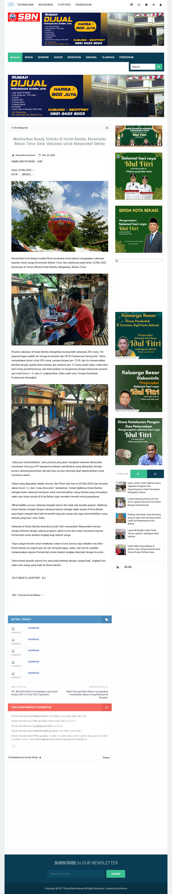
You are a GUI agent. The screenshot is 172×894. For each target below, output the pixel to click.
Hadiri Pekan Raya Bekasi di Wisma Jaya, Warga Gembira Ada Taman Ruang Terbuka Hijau (144, 549)
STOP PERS (64, 4)
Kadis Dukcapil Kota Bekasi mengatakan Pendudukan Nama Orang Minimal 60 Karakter (87, 694)
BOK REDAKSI (45, 4)
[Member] (160, 4)
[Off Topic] (146, 4)
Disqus (106, 757)
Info (11, 4)
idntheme (122, 888)
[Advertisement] (138, 592)
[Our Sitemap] (131, 4)
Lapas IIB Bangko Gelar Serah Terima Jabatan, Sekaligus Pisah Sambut (143, 533)
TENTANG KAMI (25, 4)
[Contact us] (139, 4)
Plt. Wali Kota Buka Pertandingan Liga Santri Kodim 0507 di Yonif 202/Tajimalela (34, 693)
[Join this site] (153, 4)
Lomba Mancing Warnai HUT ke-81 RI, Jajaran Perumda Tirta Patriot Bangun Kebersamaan (144, 502)
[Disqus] (59, 806)
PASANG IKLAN (84, 4)
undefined (33, 628)
